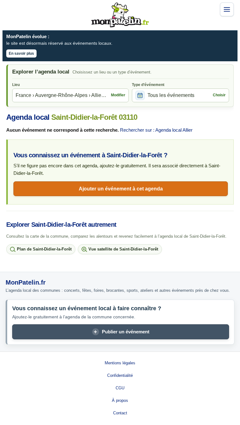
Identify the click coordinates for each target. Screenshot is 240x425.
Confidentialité (120, 375)
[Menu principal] (227, 9)
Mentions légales (120, 363)
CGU (120, 388)
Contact (120, 413)
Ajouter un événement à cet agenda (121, 188)
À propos (120, 400)
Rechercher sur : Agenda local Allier (156, 130)
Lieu (16, 85)
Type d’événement (148, 85)
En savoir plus (21, 53)
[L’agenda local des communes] (120, 15)
